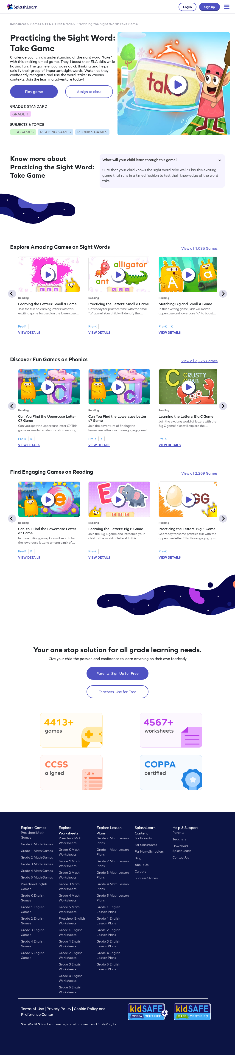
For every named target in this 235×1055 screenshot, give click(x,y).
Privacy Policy (59, 1009)
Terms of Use (33, 1009)
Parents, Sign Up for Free (117, 673)
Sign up (209, 7)
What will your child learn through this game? (139, 160)
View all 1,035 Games (199, 248)
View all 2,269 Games (199, 473)
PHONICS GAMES (92, 132)
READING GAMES (55, 132)
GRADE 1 (20, 114)
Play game (34, 92)
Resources (18, 24)
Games (35, 24)
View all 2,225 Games (199, 361)
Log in (187, 7)
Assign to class (89, 92)
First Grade (64, 24)
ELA (48, 24)
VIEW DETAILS (29, 332)
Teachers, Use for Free (117, 692)
